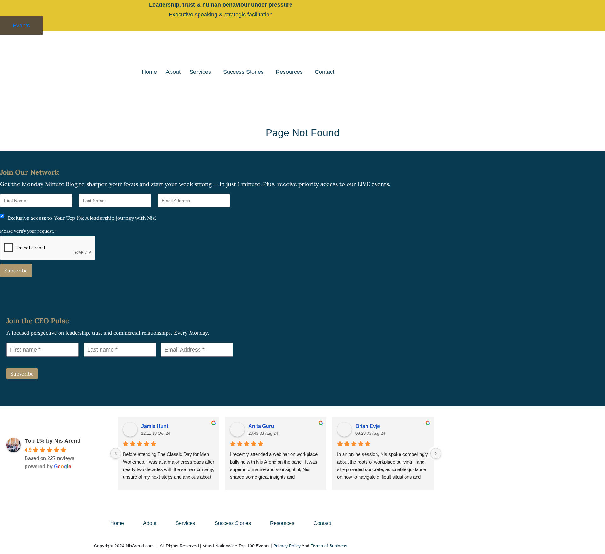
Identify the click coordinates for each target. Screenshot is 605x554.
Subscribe (16, 270)
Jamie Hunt (154, 426)
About (173, 72)
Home (149, 72)
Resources (289, 72)
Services (200, 72)
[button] (202, 72)
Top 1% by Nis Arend (53, 441)
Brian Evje (367, 426)
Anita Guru (261, 426)
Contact (324, 72)
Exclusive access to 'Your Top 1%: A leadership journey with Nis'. (81, 218)
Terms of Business (329, 545)
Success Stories (243, 72)
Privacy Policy (287, 545)
